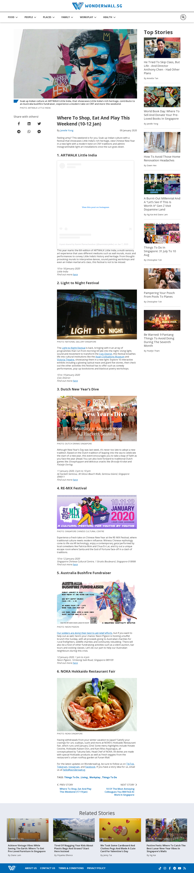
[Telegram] (174, 868)
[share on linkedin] (29, 123)
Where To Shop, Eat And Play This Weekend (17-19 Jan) (75, 788)
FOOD (11, 17)
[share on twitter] (39, 123)
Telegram (62, 766)
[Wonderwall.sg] (97, 6)
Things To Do (71, 777)
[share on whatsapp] (29, 131)
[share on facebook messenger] (39, 131)
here (75, 274)
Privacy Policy (96, 868)
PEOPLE (29, 17)
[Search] (183, 17)
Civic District (105, 353)
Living (84, 777)
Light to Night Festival (73, 347)
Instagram (74, 766)
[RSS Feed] (184, 868)
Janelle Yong (66, 130)
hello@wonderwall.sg (74, 769)
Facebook (90, 766)
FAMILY (65, 17)
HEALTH (107, 17)
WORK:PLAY (86, 17)
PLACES (47, 17)
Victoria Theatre (65, 359)
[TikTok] (160, 868)
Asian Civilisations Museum (109, 356)
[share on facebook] (19, 123)
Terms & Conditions (71, 868)
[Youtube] (179, 868)
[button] (13, 17)
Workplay (94, 777)
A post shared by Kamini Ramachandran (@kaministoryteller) (86, 244)
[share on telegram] (19, 131)
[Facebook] (169, 868)
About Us (31, 868)
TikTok (130, 763)
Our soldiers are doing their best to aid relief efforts (84, 633)
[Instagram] (164, 868)
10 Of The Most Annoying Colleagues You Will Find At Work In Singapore (119, 789)
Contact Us (47, 868)
